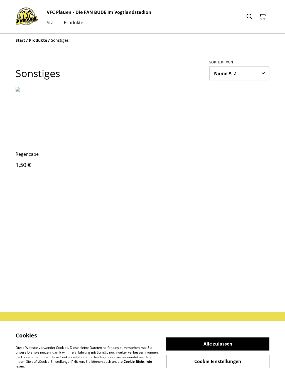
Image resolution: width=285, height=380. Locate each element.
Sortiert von (221, 62)
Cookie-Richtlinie (138, 361)
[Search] (249, 17)
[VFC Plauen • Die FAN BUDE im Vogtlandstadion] (27, 17)
